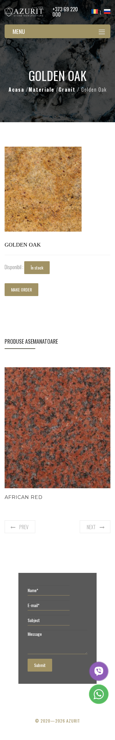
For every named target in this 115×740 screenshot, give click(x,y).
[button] (76, 152)
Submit (40, 665)
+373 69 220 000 (65, 11)
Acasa (17, 89)
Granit (68, 89)
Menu (19, 31)
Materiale (42, 89)
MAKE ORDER (21, 289)
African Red (24, 497)
